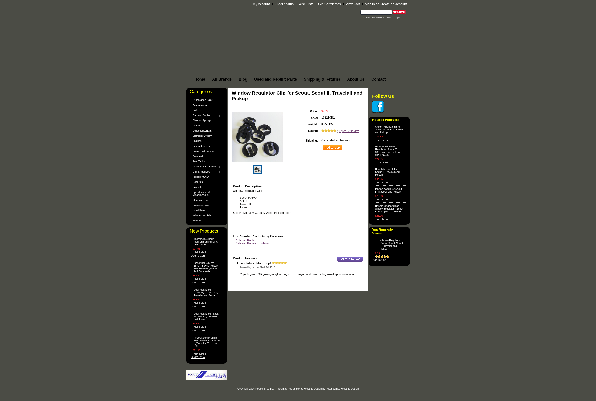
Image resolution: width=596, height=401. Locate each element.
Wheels (197, 220)
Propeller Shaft (201, 176)
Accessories (200, 105)
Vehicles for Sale (202, 215)
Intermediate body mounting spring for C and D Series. (206, 242)
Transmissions (201, 205)
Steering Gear (200, 200)
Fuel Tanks (199, 161)
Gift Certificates (329, 4)
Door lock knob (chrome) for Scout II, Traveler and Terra (206, 292)
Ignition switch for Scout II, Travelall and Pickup (388, 190)
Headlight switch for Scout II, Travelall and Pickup (387, 172)
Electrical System (202, 135)
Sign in (370, 4)
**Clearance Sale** (203, 100)
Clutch (196, 125)
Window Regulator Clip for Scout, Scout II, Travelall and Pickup (391, 244)
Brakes (197, 110)
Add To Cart (198, 255)
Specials (197, 187)
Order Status (284, 4)
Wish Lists (305, 4)
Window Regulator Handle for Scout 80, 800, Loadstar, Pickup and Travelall (387, 150)
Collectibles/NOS (202, 130)
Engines (197, 140)
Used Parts (199, 210)
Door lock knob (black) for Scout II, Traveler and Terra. (207, 316)
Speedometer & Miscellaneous (201, 193)
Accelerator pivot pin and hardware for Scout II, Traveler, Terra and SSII (207, 341)
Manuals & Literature (203, 166)
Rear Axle (198, 181)
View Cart (353, 4)
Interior (265, 243)
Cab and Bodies (200, 115)
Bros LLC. (264, 15)
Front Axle (198, 156)
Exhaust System (202, 146)
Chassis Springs (202, 120)
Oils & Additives (200, 171)
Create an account (393, 4)
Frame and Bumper (203, 151)
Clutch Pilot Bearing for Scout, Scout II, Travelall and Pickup (389, 129)
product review (349, 131)
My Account (261, 4)
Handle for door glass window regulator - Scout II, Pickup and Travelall (389, 208)
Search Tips (393, 17)
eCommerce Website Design (305, 388)
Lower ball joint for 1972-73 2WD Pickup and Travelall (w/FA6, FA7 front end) (206, 267)
